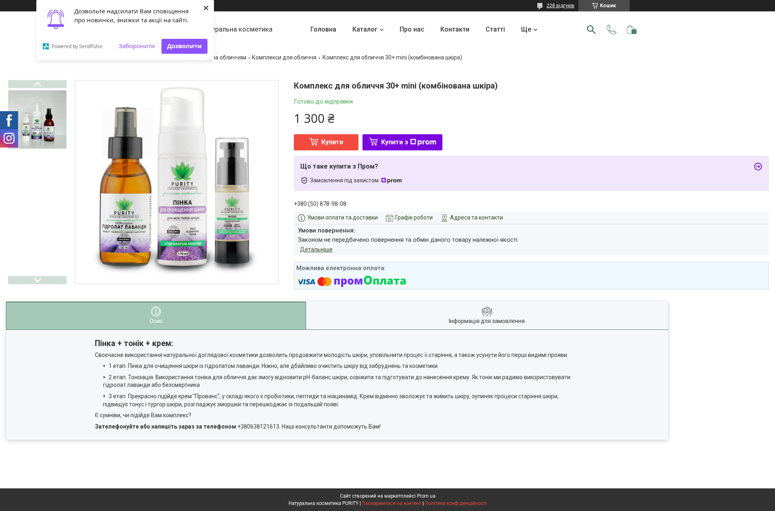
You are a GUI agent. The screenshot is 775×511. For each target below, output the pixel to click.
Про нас (412, 29)
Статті (495, 29)
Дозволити (184, 46)
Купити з (394, 142)
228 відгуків (560, 5)
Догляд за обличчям (218, 57)
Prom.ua (426, 496)
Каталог (364, 29)
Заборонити (137, 46)
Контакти (454, 29)
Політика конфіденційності (456, 503)
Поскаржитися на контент (391, 503)
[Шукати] (591, 29)
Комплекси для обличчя (284, 57)
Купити (332, 142)
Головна (323, 29)
